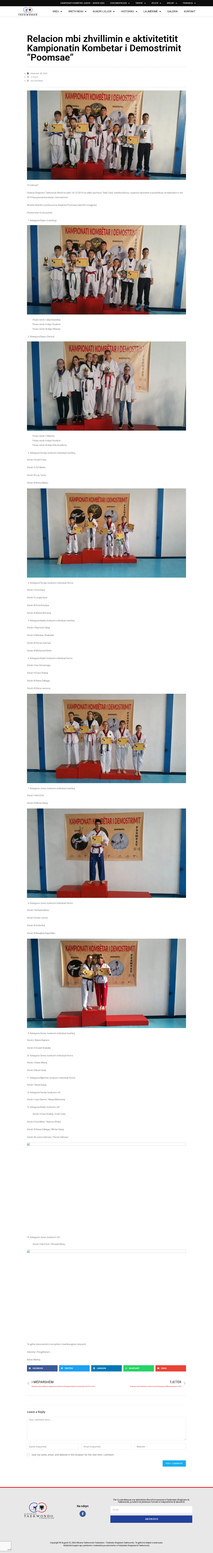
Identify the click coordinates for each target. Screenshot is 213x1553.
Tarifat (139, 3)
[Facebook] (83, 1514)
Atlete (155, 3)
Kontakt (189, 11)
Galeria (172, 11)
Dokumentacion (118, 3)
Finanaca (188, 3)
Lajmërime (151, 11)
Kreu (56, 11)
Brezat (170, 3)
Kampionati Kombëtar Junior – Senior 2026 (82, 3)
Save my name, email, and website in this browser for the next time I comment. (73, 1454)
